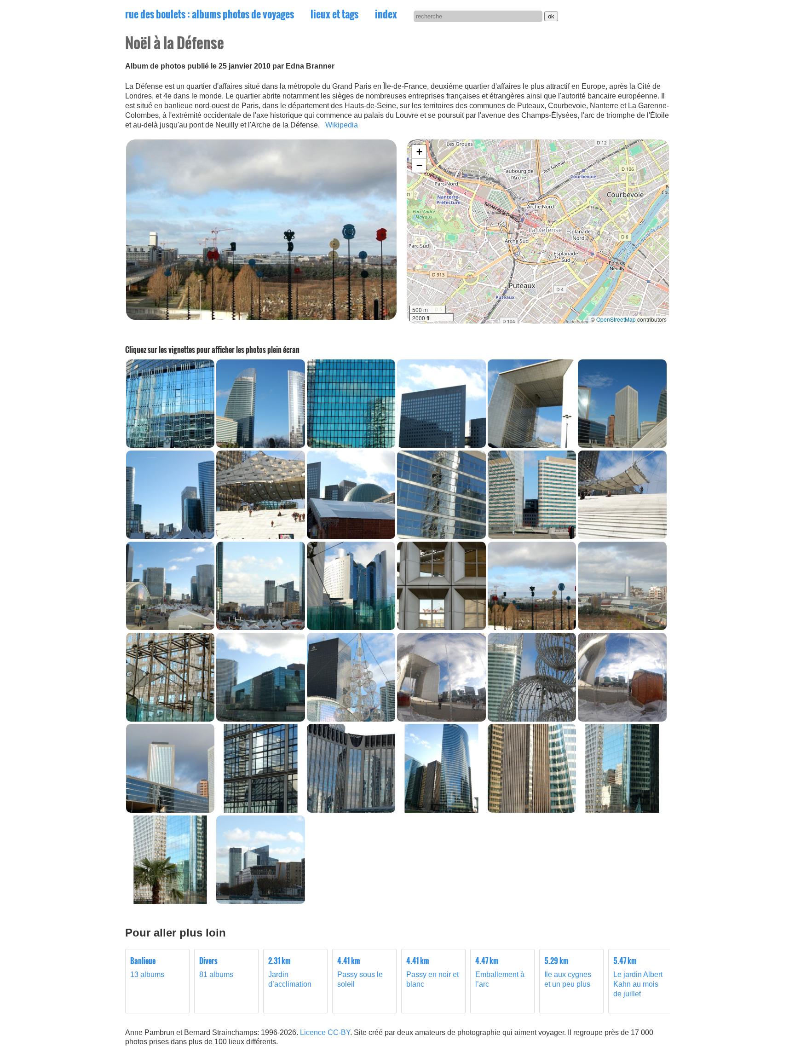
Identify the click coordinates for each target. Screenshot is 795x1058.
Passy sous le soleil (360, 972)
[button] (419, 152)
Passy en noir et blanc (432, 972)
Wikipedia (341, 125)
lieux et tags (334, 13)
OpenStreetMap (616, 319)
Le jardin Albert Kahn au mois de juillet (637, 977)
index (386, 13)
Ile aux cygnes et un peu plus (567, 972)
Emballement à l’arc (499, 972)
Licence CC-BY (325, 1032)
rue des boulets (209, 13)
